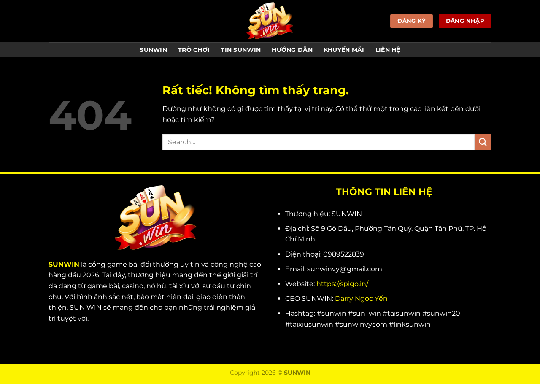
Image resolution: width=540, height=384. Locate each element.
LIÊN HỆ (387, 50)
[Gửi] (483, 142)
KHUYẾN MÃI (344, 50)
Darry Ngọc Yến (361, 299)
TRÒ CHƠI (194, 50)
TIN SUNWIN (241, 50)
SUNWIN (153, 50)
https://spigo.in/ (342, 284)
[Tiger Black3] (270, 21)
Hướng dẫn (292, 50)
